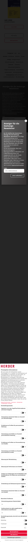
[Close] (25, 120)
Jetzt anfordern (17, 175)
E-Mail (5, 168)
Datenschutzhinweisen (18, 165)
